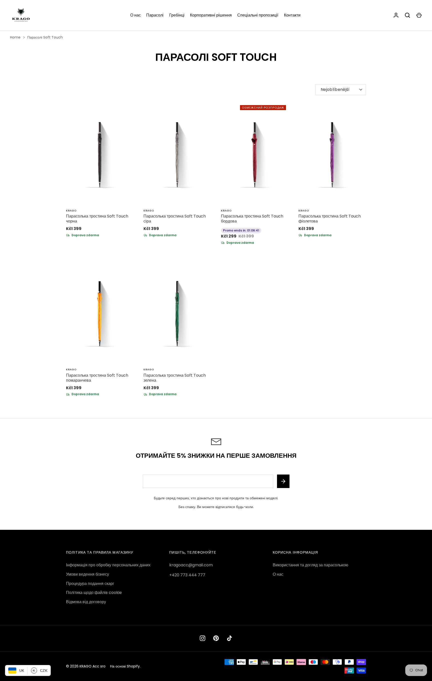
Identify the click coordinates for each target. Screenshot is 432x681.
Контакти (292, 15)
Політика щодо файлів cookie (94, 592)
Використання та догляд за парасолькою (310, 565)
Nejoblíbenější (335, 89)
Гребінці (176, 15)
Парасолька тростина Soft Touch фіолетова (329, 218)
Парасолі (155, 15)
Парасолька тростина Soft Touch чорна (97, 218)
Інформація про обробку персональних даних (108, 565)
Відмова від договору (86, 602)
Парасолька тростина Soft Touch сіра (175, 218)
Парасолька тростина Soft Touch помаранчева (97, 377)
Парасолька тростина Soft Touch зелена (175, 377)
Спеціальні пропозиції (257, 15)
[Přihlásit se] (396, 15)
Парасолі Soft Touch (45, 37)
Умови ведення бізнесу (87, 574)
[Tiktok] (229, 638)
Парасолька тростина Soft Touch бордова (252, 218)
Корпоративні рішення (211, 15)
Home (15, 37)
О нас (135, 15)
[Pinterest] (216, 638)
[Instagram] (202, 638)
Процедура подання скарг (90, 583)
